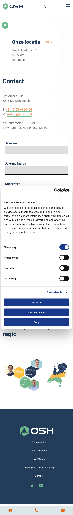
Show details (54, 292)
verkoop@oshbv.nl (19, 114)
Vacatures (39, 459)
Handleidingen (39, 450)
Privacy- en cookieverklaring (39, 467)
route (46, 41)
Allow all (36, 302)
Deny (36, 322)
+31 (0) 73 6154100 (19, 109)
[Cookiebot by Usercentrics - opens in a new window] (54, 190)
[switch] (64, 257)
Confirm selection (36, 312)
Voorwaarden (39, 442)
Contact (39, 475)
